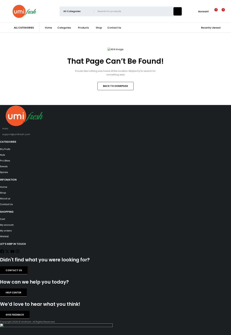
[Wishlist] (213, 11)
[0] (220, 11)
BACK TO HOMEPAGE (115, 86)
